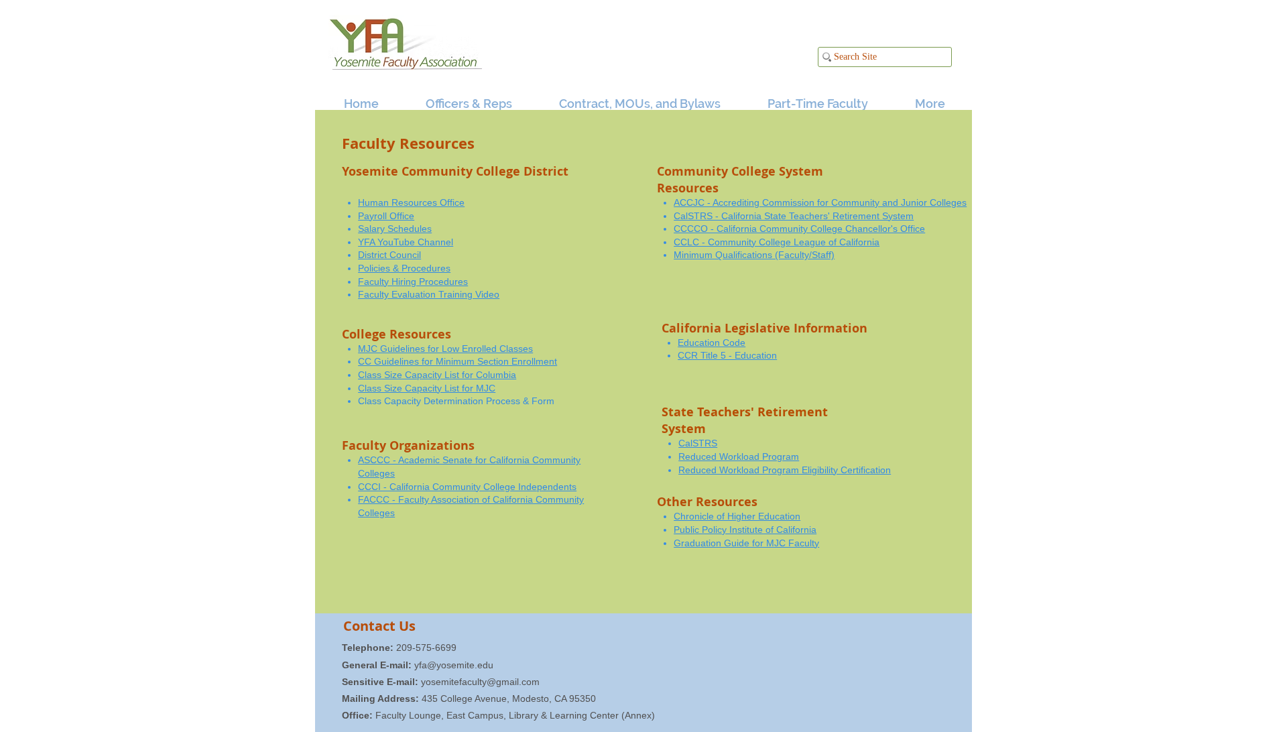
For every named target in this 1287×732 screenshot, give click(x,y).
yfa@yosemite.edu (453, 665)
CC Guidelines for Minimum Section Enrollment (457, 361)
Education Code (711, 342)
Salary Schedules (395, 228)
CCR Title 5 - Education (727, 355)
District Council (389, 254)
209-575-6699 (399, 647)
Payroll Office (386, 215)
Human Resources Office (411, 202)
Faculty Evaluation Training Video (428, 294)
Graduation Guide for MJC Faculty (746, 543)
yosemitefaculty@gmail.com (480, 681)
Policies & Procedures (404, 268)
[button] (457, 97)
